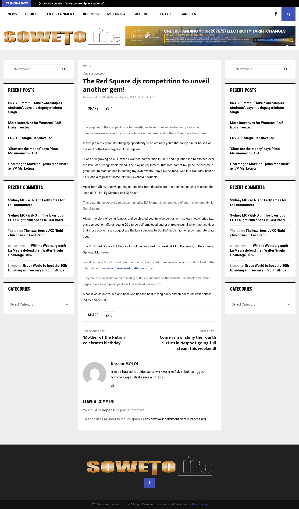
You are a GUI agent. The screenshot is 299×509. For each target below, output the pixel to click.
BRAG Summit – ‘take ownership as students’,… (75, 3)
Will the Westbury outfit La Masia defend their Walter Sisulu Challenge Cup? (37, 250)
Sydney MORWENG (22, 200)
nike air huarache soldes (128, 372)
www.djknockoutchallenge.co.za (129, 268)
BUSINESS (91, 14)
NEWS (12, 14)
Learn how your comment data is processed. (173, 419)
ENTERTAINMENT (61, 14)
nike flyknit (176, 372)
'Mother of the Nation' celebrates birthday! (104, 340)
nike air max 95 (154, 377)
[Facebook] (277, 14)
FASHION (140, 14)
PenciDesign (200, 504)
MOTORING (116, 14)
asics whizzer (157, 372)
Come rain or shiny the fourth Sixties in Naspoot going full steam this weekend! (188, 343)
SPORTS (32, 14)
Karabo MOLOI (96, 97)
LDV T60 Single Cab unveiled (30, 138)
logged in (109, 410)
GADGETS (188, 14)
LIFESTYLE (164, 14)
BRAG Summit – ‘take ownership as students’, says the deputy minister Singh (35, 107)
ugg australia (132, 377)
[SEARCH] (64, 69)
